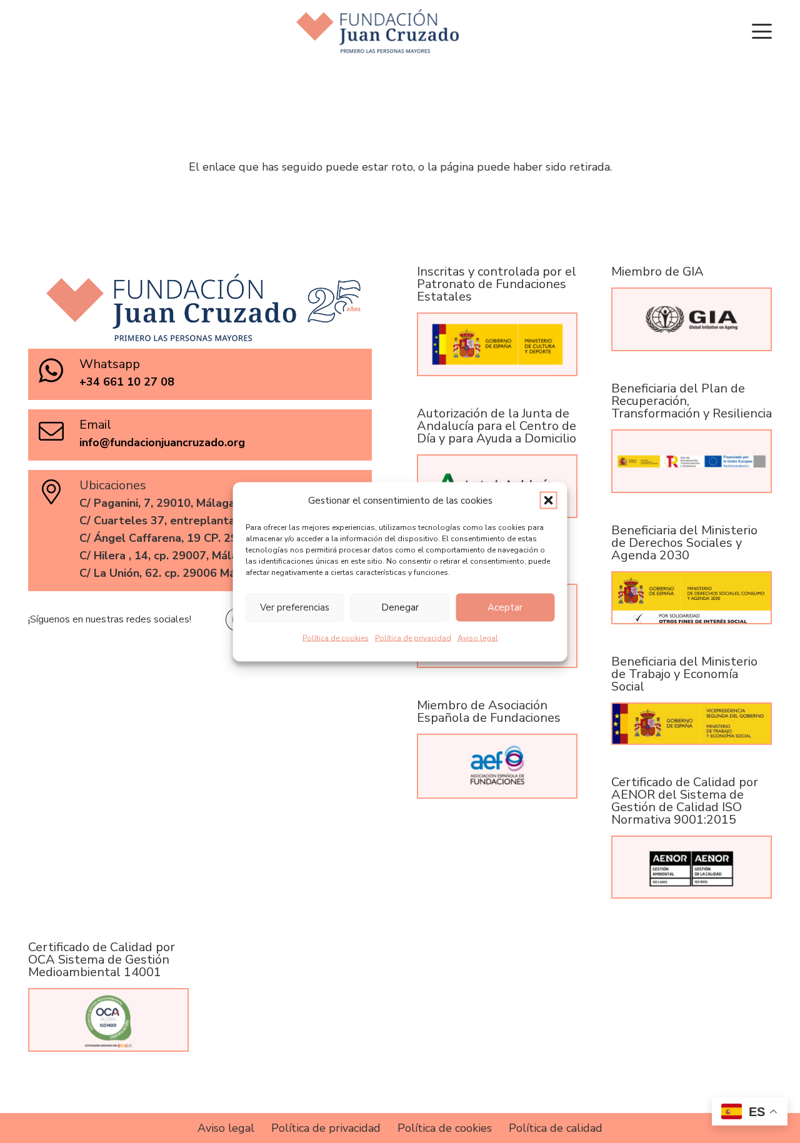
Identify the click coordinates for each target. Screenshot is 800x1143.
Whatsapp (109, 364)
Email (95, 424)
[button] (548, 500)
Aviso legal (478, 637)
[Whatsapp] (58, 370)
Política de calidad (555, 1128)
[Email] (58, 431)
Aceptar (505, 607)
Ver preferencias (294, 607)
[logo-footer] (377, 31)
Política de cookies (335, 637)
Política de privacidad (413, 637)
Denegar (400, 607)
